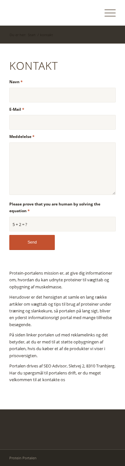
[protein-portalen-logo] (51, 13)
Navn (16, 81)
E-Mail (16, 109)
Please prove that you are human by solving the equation (54, 207)
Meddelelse (22, 136)
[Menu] (107, 13)
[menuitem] (107, 13)
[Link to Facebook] (111, 457)
